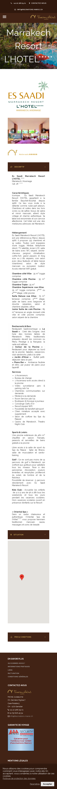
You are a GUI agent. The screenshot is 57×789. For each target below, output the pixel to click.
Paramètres (35, 784)
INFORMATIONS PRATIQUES (19, 667)
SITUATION (18, 535)
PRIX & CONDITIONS (22, 637)
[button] (22, 577)
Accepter (47, 784)
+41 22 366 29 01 (19, 3)
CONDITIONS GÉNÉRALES (18, 677)
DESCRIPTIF (19, 167)
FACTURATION (13, 673)
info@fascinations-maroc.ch (30, 9)
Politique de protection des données (19, 778)
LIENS (10, 670)
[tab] (28, 166)
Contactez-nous (38, 3)
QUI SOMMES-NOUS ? (16, 663)
